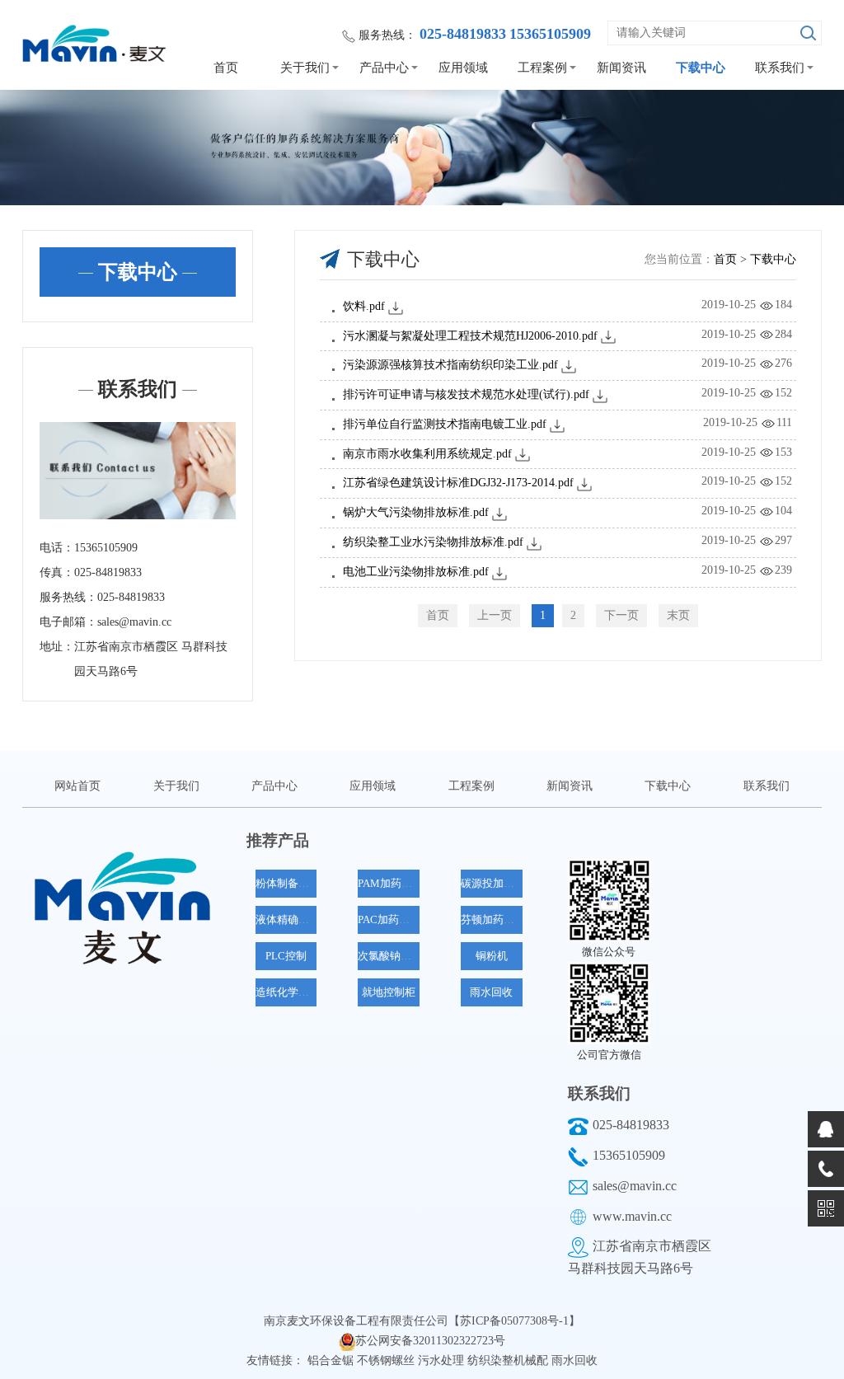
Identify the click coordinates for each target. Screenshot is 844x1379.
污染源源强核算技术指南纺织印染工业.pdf (450, 365)
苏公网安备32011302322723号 (430, 1340)
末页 (678, 615)
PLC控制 (286, 956)
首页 (225, 67)
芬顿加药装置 (493, 919)
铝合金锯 (332, 1360)
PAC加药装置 (389, 919)
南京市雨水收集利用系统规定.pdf (427, 454)
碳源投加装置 (493, 883)
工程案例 (542, 67)
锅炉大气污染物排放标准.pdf (416, 512)
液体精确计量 (288, 919)
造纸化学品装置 (293, 992)
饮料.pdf (364, 306)
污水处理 (442, 1360)
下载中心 (700, 67)
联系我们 (779, 67)
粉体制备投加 (288, 883)
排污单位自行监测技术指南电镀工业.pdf (444, 424)
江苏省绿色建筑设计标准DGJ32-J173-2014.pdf (458, 482)
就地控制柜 (388, 992)
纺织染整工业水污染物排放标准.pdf (433, 542)
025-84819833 (631, 1125)
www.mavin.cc (632, 1216)
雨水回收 (491, 992)
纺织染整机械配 (509, 1360)
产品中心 (384, 67)
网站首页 (77, 786)
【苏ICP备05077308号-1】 (514, 1321)
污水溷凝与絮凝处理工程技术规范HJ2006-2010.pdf (470, 336)
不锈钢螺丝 (387, 1360)
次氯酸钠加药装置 (400, 956)
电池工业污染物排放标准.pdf (416, 571)
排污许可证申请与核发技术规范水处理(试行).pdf (466, 394)
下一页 (621, 615)
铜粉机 (492, 956)
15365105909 (629, 1155)
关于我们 (305, 67)
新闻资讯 (621, 67)
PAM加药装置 (390, 883)
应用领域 (463, 67)
